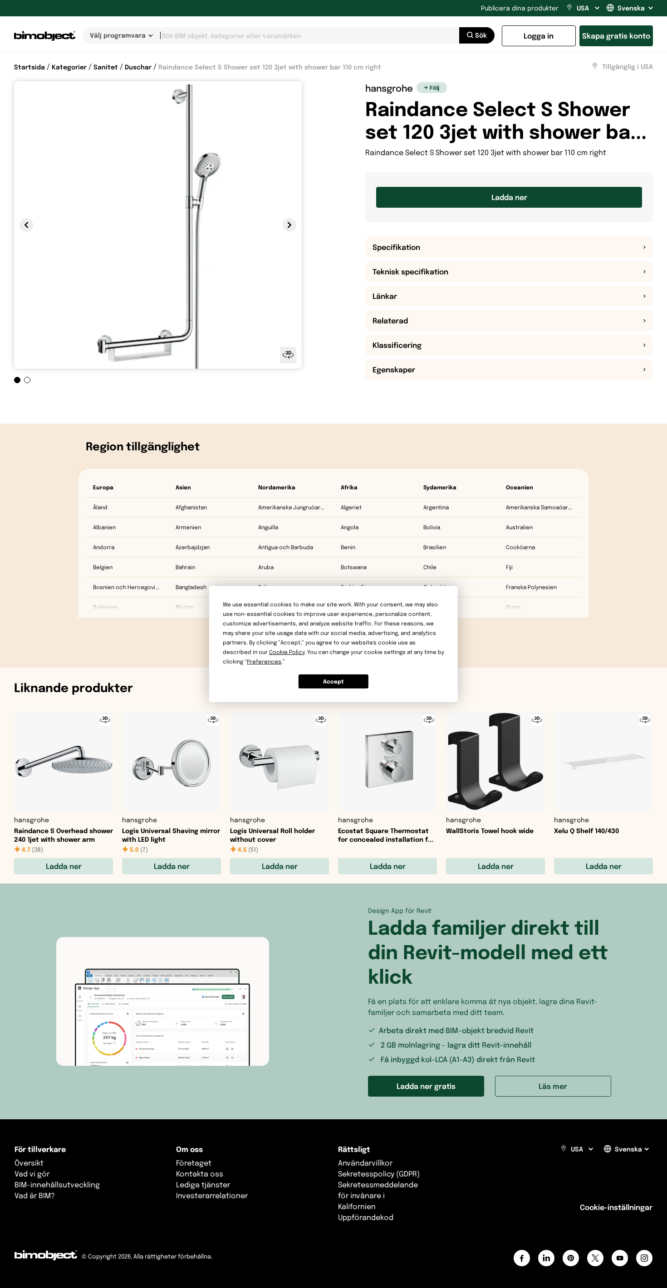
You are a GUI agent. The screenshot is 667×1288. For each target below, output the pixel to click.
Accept (333, 681)
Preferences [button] (264, 661)
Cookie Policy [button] (286, 652)
